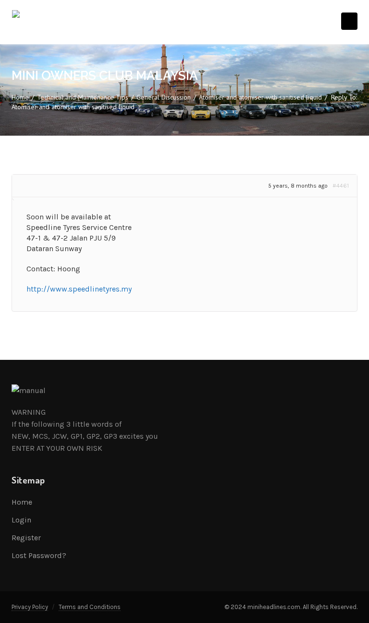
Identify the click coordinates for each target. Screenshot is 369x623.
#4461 (340, 185)
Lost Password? (39, 555)
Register (26, 537)
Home (20, 97)
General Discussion (163, 97)
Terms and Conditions (90, 606)
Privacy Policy (30, 606)
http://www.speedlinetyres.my (79, 288)
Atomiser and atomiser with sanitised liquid (260, 97)
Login (21, 519)
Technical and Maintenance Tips (82, 97)
